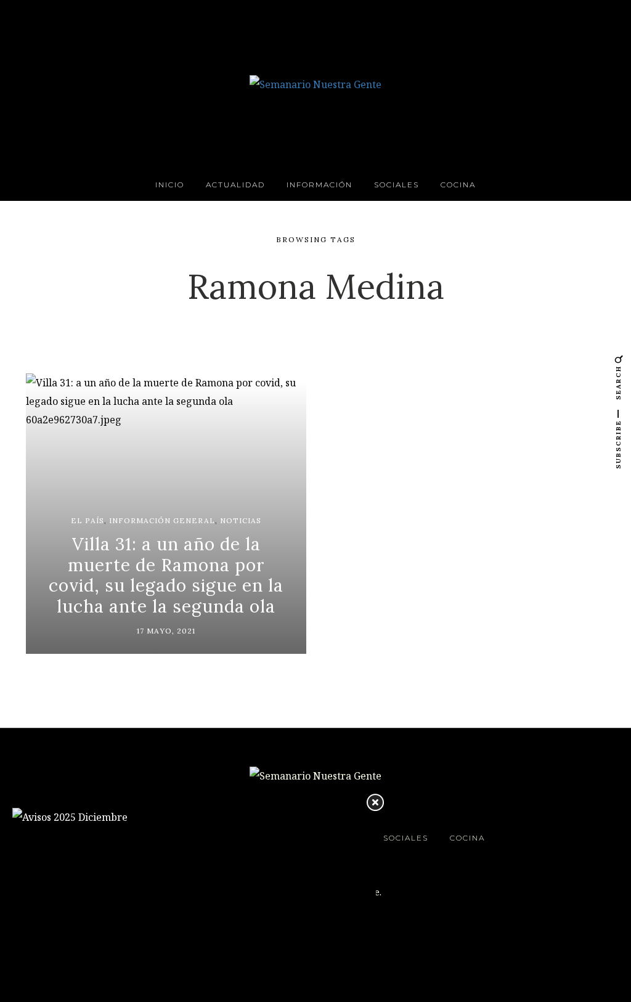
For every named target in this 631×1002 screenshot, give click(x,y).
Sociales (396, 184)
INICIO (169, 184)
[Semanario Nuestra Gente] (315, 83)
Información (319, 184)
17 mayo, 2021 (166, 630)
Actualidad (235, 184)
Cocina (458, 184)
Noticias (240, 520)
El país (87, 520)
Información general (162, 520)
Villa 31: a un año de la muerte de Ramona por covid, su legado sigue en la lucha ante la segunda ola (166, 575)
